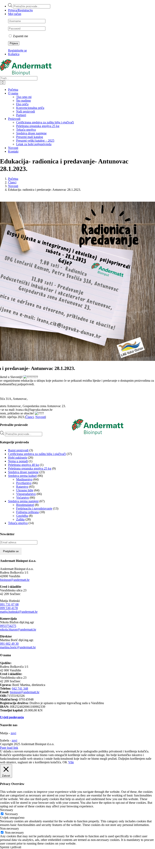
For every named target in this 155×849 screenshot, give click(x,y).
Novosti (40, 417)
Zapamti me (20, 36)
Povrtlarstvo (23, 483)
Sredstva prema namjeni (23, 501)
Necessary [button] (6, 810)
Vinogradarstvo (26, 494)
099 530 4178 (9, 608)
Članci (29, 417)
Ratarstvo (22, 486)
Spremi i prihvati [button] (10, 847)
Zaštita (20, 519)
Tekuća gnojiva (18, 523)
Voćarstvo (22, 497)
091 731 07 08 (9, 604)
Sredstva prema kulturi (22, 475)
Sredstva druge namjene (23, 472)
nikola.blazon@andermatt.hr (18, 629)
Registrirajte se (17, 50)
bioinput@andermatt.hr (14, 579)
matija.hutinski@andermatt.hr (19, 611)
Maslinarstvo (24, 479)
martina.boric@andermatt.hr (18, 647)
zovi (13, 733)
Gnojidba (22, 515)
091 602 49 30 (9, 643)
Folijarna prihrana (27, 512)
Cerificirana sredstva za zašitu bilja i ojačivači (37, 454)
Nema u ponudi (18, 461)
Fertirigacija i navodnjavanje (34, 508)
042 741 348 (20, 688)
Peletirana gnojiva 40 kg (23, 465)
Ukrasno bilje (24, 490)
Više (71, 762)
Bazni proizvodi (18, 450)
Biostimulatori (25, 505)
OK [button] (65, 762)
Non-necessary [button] (9, 828)
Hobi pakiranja (17, 457)
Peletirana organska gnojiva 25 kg (29, 468)
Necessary (11, 814)
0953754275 (8, 626)
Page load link (9, 747)
